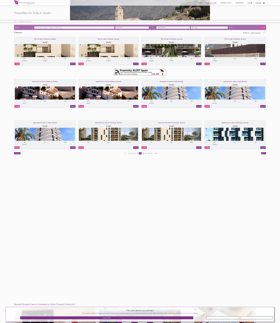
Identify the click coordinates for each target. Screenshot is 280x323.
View (72, 64)
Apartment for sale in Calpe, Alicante (171, 81)
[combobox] (132, 27)
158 (143, 153)
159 (146, 153)
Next (263, 153)
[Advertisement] (140, 114)
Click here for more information (190, 313)
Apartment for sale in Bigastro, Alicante (45, 81)
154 (132, 153)
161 (151, 153)
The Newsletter (239, 3)
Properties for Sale (211, 3)
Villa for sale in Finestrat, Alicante (45, 39)
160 (148, 153)
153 (129, 153)
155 (135, 153)
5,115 (156, 153)
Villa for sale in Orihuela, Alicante (235, 39)
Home (200, 3)
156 (137, 153)
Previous (18, 153)
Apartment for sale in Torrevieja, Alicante (108, 123)
